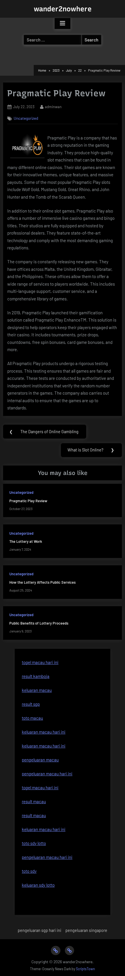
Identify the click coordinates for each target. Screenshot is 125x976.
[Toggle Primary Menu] (62, 23)
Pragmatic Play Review (28, 500)
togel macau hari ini (40, 662)
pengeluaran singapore (86, 930)
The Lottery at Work (25, 541)
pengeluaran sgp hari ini (39, 930)
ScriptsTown (85, 969)
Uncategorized (26, 118)
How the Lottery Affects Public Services (42, 582)
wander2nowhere (63, 9)
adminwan (53, 106)
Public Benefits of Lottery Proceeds (38, 623)
